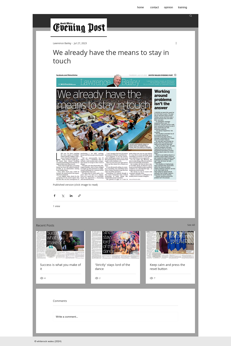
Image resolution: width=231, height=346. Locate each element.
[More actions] (176, 43)
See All (191, 224)
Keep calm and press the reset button (167, 267)
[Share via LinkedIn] (71, 195)
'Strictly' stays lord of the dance (112, 267)
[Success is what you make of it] (60, 245)
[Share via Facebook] (54, 195)
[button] (190, 15)
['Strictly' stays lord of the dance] (115, 245)
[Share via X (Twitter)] (62, 195)
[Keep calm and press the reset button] (170, 245)
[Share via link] (79, 195)
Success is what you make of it (60, 267)
